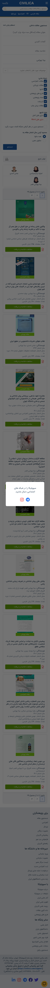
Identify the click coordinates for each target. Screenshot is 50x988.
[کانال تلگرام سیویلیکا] (28, 500)
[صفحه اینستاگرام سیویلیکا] (22, 500)
